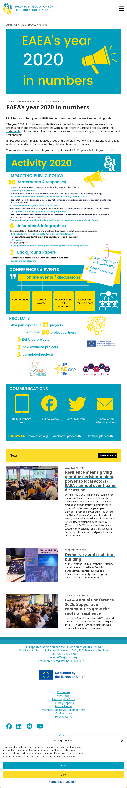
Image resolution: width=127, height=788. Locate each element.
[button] (122, 740)
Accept (64, 765)
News (16, 24)
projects (95, 128)
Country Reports (63, 703)
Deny (64, 774)
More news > (108, 455)
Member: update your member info (63, 710)
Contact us (63, 692)
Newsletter (64, 696)
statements (13, 131)
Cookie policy (63, 713)
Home (9, 24)
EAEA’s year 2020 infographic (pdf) (93, 150)
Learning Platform (63, 699)
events (33, 128)
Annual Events (63, 706)
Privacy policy (70, 781)
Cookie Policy (55, 781)
